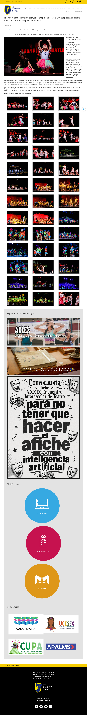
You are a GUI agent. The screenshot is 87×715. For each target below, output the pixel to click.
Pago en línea (43, 701)
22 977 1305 (40, 674)
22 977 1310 (50, 676)
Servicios (79, 9)
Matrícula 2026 (9, 2)
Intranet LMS (18, 2)
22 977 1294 (51, 672)
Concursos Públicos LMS (12, 665)
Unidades (56, 9)
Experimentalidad (42, 9)
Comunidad (63, 9)
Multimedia (12, 30)
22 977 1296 (40, 672)
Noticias (68, 11)
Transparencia (42, 698)
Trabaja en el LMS (77, 11)
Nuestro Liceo (32, 9)
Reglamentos (71, 9)
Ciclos (50, 9)
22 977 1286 (51, 674)
